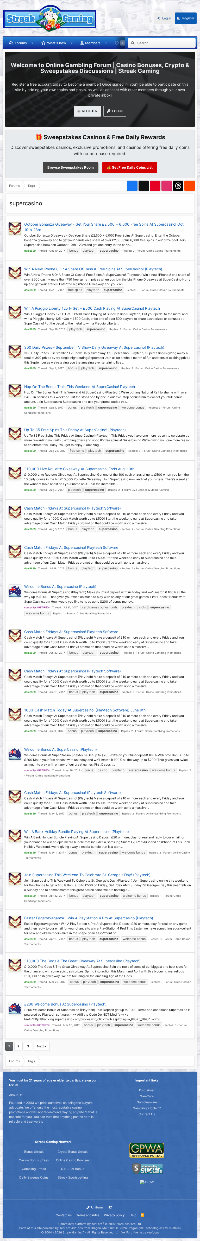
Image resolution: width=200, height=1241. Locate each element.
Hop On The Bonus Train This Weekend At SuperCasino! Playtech (79, 386)
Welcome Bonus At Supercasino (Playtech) (60, 586)
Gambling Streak (34, 1169)
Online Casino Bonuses (73, 1160)
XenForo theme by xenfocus (140, 1232)
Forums (21, 43)
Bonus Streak (34, 1152)
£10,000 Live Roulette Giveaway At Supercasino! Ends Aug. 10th (79, 469)
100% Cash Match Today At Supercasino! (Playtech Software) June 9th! (85, 710)
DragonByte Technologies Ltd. (148, 1228)
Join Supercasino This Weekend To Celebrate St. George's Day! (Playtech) (87, 875)
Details (175, 1228)
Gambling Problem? (147, 1108)
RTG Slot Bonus (72, 1169)
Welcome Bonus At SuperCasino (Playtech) (60, 749)
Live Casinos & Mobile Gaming (150, 489)
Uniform (96, 1207)
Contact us (64, 1215)
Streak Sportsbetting (73, 1177)
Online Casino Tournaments (163, 250)
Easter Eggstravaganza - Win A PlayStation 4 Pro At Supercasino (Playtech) (88, 918)
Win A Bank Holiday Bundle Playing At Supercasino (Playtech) (76, 831)
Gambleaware (147, 1102)
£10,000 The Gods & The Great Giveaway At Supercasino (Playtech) (82, 961)
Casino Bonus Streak (34, 1160)
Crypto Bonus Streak (73, 1152)
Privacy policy (114, 1215)
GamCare (147, 1096)
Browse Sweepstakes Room (70, 167)
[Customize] (110, 1207)
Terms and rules (87, 1215)
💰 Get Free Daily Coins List (130, 167)
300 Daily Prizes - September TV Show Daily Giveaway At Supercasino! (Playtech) (94, 347)
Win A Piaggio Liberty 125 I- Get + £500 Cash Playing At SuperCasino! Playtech (92, 308)
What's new (56, 43)
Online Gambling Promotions (169, 450)
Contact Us (147, 1114)
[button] (32, 43)
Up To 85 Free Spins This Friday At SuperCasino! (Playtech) (75, 430)
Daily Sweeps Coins (33, 1177)
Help (132, 1215)
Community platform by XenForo (100, 1224)
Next (40, 1046)
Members (93, 43)
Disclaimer (146, 1090)
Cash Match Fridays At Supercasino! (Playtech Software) (72, 508)
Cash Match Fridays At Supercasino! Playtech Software (71, 547)
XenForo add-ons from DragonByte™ (84, 1228)
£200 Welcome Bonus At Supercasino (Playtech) (65, 1004)
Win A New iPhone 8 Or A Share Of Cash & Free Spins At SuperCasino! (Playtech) (93, 269)
